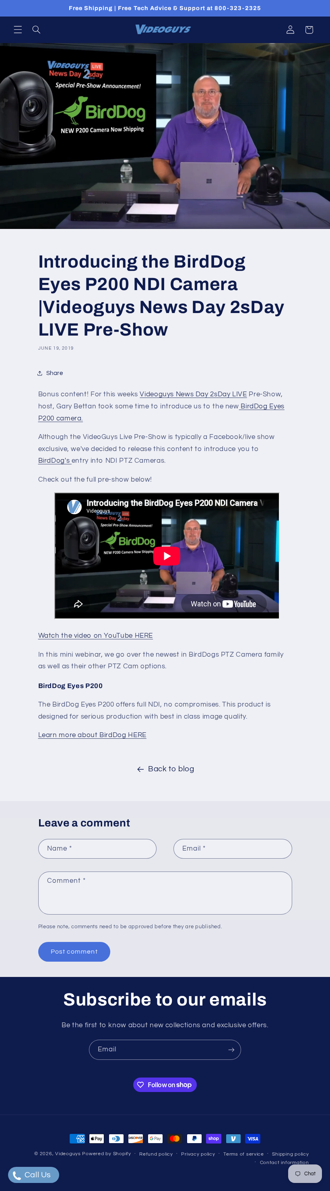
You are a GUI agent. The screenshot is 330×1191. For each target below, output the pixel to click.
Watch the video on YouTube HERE (95, 635)
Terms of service (243, 1154)
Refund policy (156, 1154)
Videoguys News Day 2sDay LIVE (193, 394)
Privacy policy (198, 1154)
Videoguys (68, 1154)
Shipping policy (290, 1154)
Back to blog (171, 769)
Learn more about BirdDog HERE (92, 735)
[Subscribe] (231, 1049)
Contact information (284, 1162)
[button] (17, 30)
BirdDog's (55, 460)
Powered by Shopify (106, 1154)
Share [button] (54, 373)
